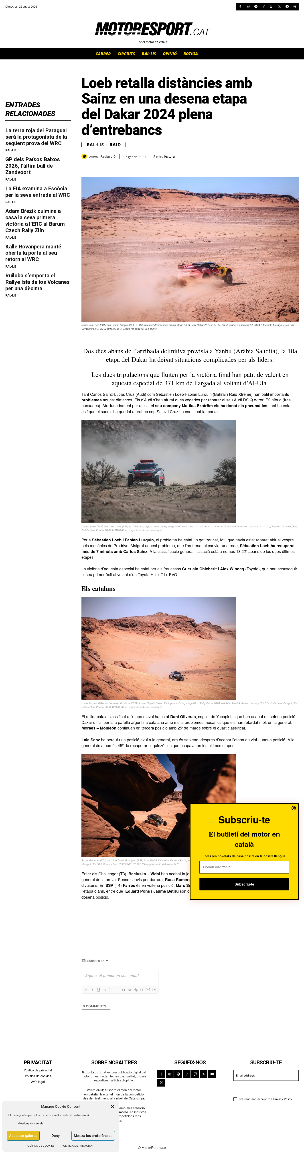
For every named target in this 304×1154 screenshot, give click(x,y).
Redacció (108, 156)
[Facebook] (240, 6)
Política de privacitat (38, 1070)
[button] (112, 1106)
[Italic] (92, 990)
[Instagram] (248, 6)
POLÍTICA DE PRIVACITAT (77, 1145)
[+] (148, 989)
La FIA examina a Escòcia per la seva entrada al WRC (37, 191)
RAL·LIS (10, 150)
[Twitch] (271, 6)
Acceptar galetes (23, 1136)
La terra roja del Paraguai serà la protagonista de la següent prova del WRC (36, 136)
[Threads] (295, 6)
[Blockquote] (123, 990)
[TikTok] (264, 6)
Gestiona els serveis (30, 1123)
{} (141, 989)
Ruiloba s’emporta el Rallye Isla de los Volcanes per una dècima (37, 282)
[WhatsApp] (96, 165)
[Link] (136, 990)
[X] (279, 6)
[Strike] (105, 990)
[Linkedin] (116, 165)
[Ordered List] (111, 990)
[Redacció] (85, 156)
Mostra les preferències (93, 1136)
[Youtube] (287, 6)
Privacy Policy (282, 1099)
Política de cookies (38, 1076)
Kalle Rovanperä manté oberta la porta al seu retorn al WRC (33, 253)
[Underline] (98, 990)
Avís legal (38, 1081)
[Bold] (86, 990)
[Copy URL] (126, 165)
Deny (55, 1136)
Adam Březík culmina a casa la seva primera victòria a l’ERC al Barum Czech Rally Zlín (35, 220)
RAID (115, 144)
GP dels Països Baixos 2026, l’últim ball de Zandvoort (32, 165)
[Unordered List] (117, 990)
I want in (263, 1088)
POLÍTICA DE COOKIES (40, 1145)
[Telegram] (137, 165)
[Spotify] (256, 6)
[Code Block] (130, 990)
